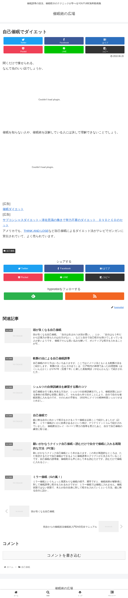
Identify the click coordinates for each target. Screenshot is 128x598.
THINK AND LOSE (36, 230)
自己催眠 (10, 251)
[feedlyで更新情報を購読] (33, 296)
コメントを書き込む (64, 555)
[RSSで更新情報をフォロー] (94, 296)
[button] (118, 394)
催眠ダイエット (13, 209)
